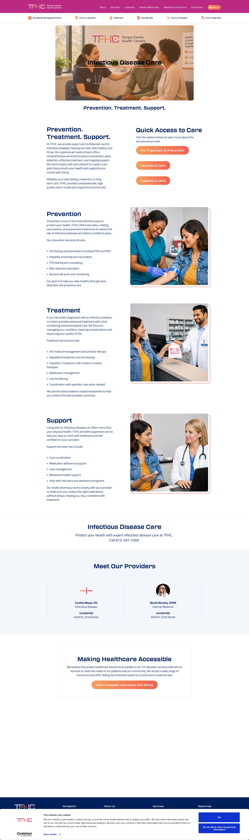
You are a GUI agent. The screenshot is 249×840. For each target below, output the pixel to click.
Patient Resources (149, 7)
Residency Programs (175, 7)
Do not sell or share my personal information (219, 828)
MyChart (118, 17)
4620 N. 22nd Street (86, 617)
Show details (50, 834)
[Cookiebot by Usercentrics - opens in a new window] (24, 834)
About (103, 7)
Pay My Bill (147, 17)
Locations (129, 7)
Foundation (197, 7)
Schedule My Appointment (47, 17)
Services (115, 7)
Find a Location (87, 17)
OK (219, 817)
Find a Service (213, 17)
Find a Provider (179, 17)
